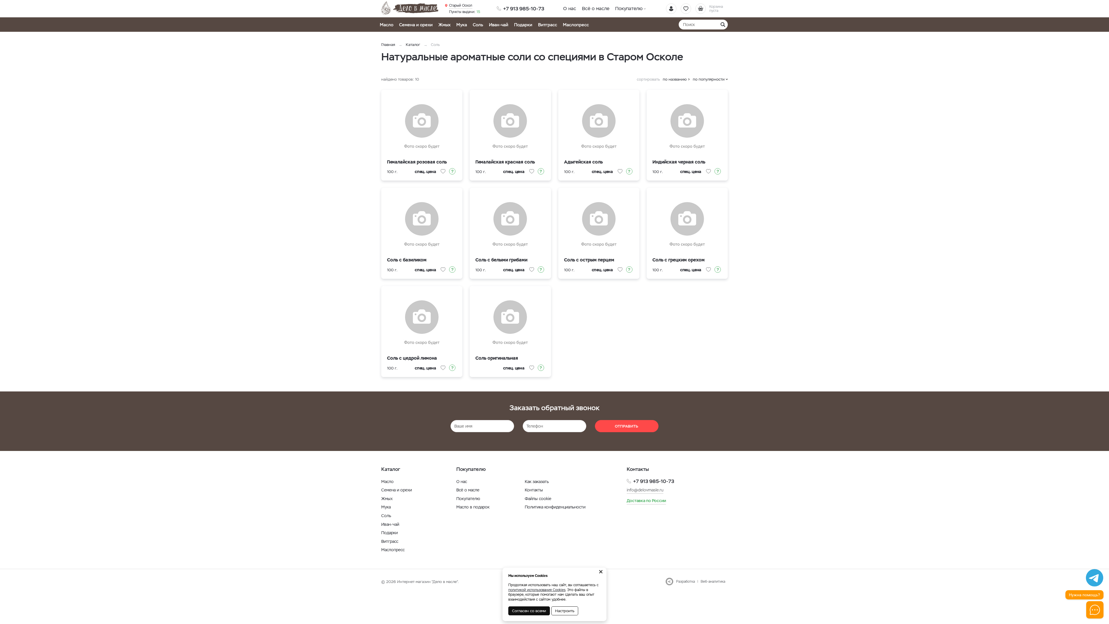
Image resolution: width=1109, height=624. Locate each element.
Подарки (523, 24)
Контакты (534, 490)
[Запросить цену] (452, 171)
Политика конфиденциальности (555, 507)
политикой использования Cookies (536, 590)
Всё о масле (595, 8)
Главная (388, 44)
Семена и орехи (416, 24)
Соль (478, 24)
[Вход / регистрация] (671, 8)
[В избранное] (443, 171)
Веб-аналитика (713, 581)
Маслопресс (576, 24)
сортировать (648, 79)
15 (464, 12)
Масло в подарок (473, 507)
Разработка (685, 581)
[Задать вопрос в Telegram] (1094, 577)
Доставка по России (646, 500)
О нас (569, 8)
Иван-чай (498, 24)
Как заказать (537, 481)
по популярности (709, 79)
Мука (461, 24)
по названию (675, 79)
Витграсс (547, 24)
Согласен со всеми (529, 610)
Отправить (626, 426)
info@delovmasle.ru (645, 490)
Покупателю (629, 8)
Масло (386, 24)
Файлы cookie (538, 498)
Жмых (444, 24)
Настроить (564, 610)
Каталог (413, 44)
